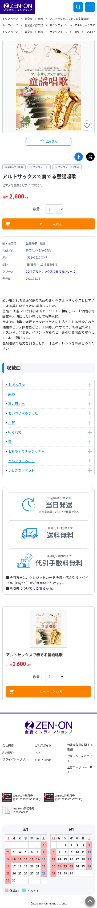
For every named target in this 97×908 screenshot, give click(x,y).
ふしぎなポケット (21, 470)
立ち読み (51, 141)
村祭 (11, 422)
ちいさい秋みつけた (23, 413)
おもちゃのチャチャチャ (26, 451)
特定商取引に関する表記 (80, 747)
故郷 (11, 394)
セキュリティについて (79, 758)
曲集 (77, 32)
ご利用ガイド (43, 745)
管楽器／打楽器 (34, 18)
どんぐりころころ (21, 460)
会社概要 (8, 745)
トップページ (10, 18)
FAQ (37, 753)
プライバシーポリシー (15, 761)
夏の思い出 (16, 403)
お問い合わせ (43, 760)
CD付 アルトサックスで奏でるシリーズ (50, 271)
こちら (41, 588)
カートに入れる (50, 223)
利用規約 (8, 753)
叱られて (14, 432)
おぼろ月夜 (16, 384)
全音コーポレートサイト (80, 769)
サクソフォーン (59, 25)
